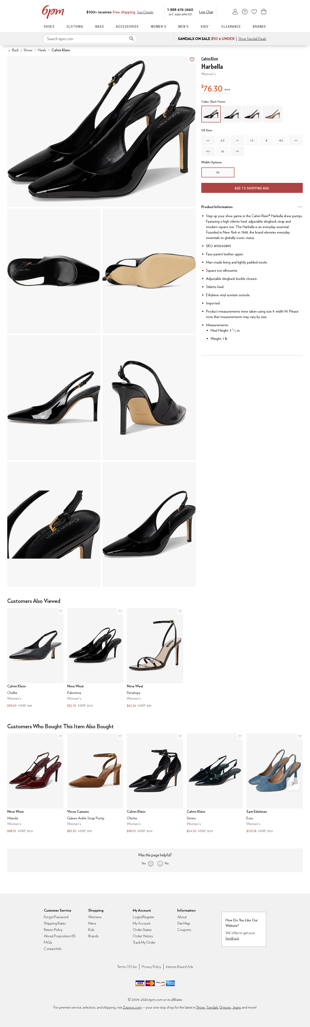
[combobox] (90, 39)
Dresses (225, 1007)
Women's (159, 26)
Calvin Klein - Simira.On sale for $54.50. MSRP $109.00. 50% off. (215, 783)
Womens (94, 917)
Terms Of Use (127, 967)
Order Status (142, 930)
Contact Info (53, 949)
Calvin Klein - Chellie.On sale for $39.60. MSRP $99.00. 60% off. (35, 658)
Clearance (231, 26)
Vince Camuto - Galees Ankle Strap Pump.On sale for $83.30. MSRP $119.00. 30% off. (95, 783)
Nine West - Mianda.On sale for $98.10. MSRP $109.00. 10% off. (35, 783)
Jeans (236, 1007)
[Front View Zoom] (149, 524)
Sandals (212, 1007)
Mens (92, 923)
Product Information (217, 207)
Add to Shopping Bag (252, 188)
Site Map (183, 923)
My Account (235, 11)
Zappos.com (132, 1007)
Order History (143, 936)
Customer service (244, 11)
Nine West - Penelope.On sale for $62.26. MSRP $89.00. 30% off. (155, 658)
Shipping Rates (55, 923)
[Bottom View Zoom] (149, 271)
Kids (91, 930)
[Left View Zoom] (54, 397)
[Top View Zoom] (54, 271)
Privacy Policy (151, 967)
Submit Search (132, 39)
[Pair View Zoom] (101, 131)
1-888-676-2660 (180, 9)
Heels (42, 50)
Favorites (254, 11)
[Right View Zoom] (54, 524)
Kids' (205, 26)
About (182, 917)
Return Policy (53, 930)
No (167, 863)
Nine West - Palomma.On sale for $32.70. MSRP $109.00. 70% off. (95, 658)
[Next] (292, 783)
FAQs (48, 942)
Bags (99, 26)
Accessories (127, 26)
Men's (183, 26)
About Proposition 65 (60, 936)
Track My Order (144, 942)
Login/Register (143, 917)
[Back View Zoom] (149, 397)
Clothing (75, 26)
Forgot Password (56, 917)
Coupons (184, 930)
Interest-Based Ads (179, 967)
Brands (259, 26)
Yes (143, 863)
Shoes (49, 26)
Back (14, 50)
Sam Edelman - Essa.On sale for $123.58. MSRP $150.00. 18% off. (274, 783)
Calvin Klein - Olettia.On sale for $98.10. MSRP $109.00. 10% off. (155, 783)
